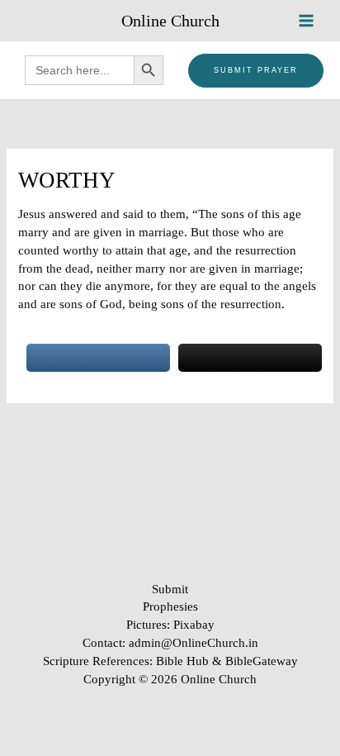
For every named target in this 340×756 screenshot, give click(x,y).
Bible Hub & (190, 661)
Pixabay (194, 624)
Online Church (170, 21)
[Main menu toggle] (306, 20)
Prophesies (170, 606)
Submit (170, 589)
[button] (255, 71)
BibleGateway (261, 661)
